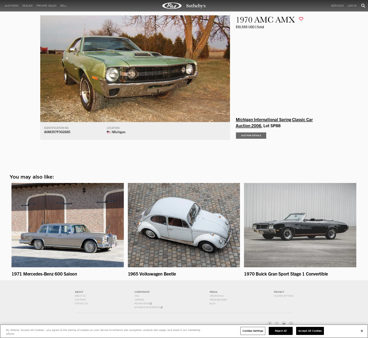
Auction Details (251, 135)
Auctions (11, 5)
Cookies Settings (283, 296)
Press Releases (218, 300)
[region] (184, 331)
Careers (139, 300)
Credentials (217, 296)
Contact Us (81, 303)
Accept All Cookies (310, 330)
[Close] (362, 331)
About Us (80, 296)
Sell (63, 5)
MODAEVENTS (142, 303)
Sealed (27, 5)
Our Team (80, 300)
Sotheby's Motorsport (148, 307)
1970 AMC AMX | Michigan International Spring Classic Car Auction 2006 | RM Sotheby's (184, 6)
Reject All (281, 330)
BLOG (212, 303)
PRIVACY (279, 291)
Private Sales (46, 5)
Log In (352, 5)
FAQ (137, 296)
